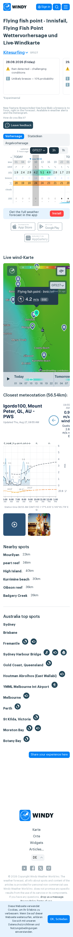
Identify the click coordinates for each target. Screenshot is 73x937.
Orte (36, 836)
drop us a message (51, 897)
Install (56, 213)
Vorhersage (13, 136)
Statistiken (35, 136)
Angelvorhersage (16, 143)
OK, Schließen (58, 919)
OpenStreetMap (48, 370)
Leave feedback (21, 125)
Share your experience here (49, 754)
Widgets (36, 843)
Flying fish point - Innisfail (36, 291)
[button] (59, 420)
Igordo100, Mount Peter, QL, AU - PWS (22, 411)
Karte (36, 829)
